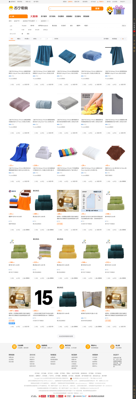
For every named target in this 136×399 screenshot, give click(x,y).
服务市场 (94, 364)
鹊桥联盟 (64, 376)
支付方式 (32, 355)
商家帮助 (94, 361)
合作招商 (94, 357)
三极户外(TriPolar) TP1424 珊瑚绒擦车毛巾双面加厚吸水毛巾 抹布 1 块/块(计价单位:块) (92, 122)
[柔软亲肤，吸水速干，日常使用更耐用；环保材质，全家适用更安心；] (68, 55)
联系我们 (31, 376)
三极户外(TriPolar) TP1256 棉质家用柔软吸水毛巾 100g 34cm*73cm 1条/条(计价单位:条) (44, 122)
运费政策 (53, 357)
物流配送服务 (54, 359)
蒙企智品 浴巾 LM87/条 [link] (39, 265)
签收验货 (53, 361)
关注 (19, 84)
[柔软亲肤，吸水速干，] (20, 104)
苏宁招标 (71, 376)
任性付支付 (33, 366)
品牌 (11, 26)
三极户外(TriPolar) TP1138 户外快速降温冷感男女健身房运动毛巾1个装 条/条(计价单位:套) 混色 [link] (68, 170)
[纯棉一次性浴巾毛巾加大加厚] (44, 298)
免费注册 (11, 357)
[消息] (134, 35)
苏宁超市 (44, 16)
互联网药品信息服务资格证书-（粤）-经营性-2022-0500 (93, 381)
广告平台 (51, 376)
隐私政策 (77, 376)
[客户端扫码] (115, 10)
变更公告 (72, 386)
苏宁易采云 (98, 373)
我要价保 (73, 359)
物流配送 (53, 355)
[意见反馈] (134, 389)
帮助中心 (94, 345)
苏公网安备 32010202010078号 (80, 378)
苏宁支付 (32, 357)
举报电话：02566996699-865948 (97, 383)
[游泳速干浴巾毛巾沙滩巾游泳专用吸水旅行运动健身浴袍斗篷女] (92, 201)
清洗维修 (86, 16)
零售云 (68, 373)
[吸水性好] (44, 201)
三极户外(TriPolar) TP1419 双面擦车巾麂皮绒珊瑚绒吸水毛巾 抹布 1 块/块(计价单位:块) (116, 122)
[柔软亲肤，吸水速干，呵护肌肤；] (20, 55)
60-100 (37, 29)
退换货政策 (74, 357)
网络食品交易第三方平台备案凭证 (40, 383)
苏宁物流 (62, 373)
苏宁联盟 (57, 376)
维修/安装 (74, 361)
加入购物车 (123, 181)
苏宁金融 (43, 373)
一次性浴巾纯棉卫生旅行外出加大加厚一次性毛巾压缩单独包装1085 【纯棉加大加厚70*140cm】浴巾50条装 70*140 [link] (43, 315)
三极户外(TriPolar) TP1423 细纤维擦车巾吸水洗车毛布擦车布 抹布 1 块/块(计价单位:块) (68, 122)
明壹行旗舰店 (108, 175)
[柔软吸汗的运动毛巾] (92, 298)
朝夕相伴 (104, 376)
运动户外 (17, 21)
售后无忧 (68, 345)
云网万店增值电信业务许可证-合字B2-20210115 (40, 381)
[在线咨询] (134, 386)
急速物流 (44, 345)
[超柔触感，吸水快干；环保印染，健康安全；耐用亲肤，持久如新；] (68, 201)
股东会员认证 (96, 376)
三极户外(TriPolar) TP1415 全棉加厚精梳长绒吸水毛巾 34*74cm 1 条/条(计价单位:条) (20, 122)
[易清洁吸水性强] (116, 201)
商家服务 (95, 355)
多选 (123, 25)
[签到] (134, 47)
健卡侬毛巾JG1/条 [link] (86, 265)
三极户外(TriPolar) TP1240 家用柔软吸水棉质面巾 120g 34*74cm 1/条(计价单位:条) (116, 73)
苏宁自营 (59, 224)
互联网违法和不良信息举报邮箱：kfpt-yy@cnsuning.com (72, 383)
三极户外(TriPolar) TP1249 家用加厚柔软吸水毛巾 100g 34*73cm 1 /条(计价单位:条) (68, 73)
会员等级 (11, 359)
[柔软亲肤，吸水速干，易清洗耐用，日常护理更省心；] (92, 55)
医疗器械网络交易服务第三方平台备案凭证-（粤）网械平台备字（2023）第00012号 (46, 386)
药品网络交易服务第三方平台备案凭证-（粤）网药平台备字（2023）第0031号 (57, 388)
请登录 (65, 1)
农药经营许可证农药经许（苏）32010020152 (100, 386)
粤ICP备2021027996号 (96, 378)
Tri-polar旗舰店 (13, 78)
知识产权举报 (75, 373)
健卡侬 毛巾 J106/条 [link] (14, 265)
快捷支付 (32, 361)
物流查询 (53, 364)
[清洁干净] (20, 201)
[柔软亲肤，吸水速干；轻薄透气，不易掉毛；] (44, 55)
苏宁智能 (91, 373)
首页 (10, 21)
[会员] (134, 19)
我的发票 (73, 368)
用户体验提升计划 (86, 376)
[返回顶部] (134, 396)
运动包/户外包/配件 (29, 21)
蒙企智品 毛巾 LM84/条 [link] (63, 313)
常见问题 (11, 361)
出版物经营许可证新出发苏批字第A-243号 (66, 381)
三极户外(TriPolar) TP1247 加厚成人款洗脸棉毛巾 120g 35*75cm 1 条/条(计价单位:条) (44, 73)
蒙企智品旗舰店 (37, 224)
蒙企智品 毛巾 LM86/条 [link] (63, 265)
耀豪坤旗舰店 (12, 224)
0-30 (23, 29)
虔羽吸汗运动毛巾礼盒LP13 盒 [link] (89, 313)
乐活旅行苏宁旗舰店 (86, 224)
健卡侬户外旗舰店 (110, 224)
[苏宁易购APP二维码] (134, 393)
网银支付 (32, 359)
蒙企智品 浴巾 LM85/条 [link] (39, 216)
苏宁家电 (52, 16)
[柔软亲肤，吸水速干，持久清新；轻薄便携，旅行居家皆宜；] (44, 152)
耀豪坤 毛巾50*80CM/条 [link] (15, 216)
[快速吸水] (68, 104)
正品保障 (20, 345)
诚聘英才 (38, 376)
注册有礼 (70, 1)
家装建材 (69, 16)
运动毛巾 (43, 21)
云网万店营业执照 (82, 386)
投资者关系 (84, 373)
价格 (11, 29)
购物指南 (11, 355)
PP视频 (56, 373)
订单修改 (73, 364)
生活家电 (78, 16)
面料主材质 (13, 34)
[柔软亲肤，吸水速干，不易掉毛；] (44, 104)
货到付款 (32, 364)
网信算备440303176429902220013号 (89, 388)
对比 (12, 84)
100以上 (45, 29)
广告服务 (94, 359)
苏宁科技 (37, 373)
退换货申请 (74, 366)
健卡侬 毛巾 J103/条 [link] (110, 265)
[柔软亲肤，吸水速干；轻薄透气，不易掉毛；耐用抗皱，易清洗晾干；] (68, 152)
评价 (11, 76)
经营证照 (53, 383)
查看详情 (26, 84)
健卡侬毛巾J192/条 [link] (110, 216)
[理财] (134, 40)
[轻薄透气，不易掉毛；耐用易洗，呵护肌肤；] (92, 104)
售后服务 (74, 355)
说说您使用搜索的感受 (66, 336)
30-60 (29, 29)
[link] (12, 39)
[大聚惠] (34, 16)
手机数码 (61, 16)
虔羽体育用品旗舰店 (86, 320)
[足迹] (134, 44)
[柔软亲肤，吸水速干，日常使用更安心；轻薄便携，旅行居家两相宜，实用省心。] (116, 55)
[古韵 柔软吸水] (116, 152)
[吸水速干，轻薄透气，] (20, 152)
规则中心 (94, 366)
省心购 (118, 345)
